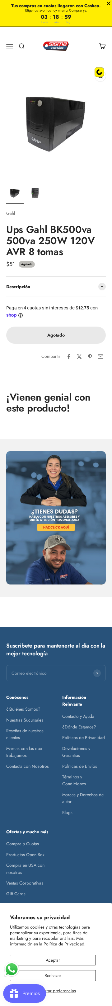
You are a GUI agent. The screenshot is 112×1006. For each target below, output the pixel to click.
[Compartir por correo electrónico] (100, 356)
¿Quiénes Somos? (23, 709)
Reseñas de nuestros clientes (25, 734)
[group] (56, 517)
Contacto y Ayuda (78, 716)
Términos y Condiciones (74, 780)
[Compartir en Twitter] (79, 356)
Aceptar (53, 960)
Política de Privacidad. (65, 944)
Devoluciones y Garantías (76, 751)
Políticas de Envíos (79, 766)
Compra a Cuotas (22, 844)
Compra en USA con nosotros (25, 868)
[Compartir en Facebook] (68, 356)
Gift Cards (16, 893)
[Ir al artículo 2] (35, 194)
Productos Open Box (25, 854)
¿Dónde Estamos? (79, 727)
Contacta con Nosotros (27, 766)
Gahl (10, 213)
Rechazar (52, 975)
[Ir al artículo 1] (15, 194)
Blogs (67, 812)
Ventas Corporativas (24, 883)
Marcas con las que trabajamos (24, 751)
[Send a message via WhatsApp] (11, 969)
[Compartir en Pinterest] (90, 356)
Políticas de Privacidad (83, 737)
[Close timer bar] (108, 3)
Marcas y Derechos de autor (83, 798)
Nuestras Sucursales (24, 720)
